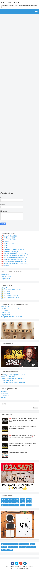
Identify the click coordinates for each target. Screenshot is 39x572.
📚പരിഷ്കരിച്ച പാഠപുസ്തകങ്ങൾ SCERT (13, 374)
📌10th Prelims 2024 (8, 244)
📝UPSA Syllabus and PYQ (10, 298)
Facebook (4, 397)
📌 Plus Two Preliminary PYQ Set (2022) (14, 254)
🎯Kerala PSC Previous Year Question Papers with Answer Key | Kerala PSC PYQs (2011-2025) (23, 420)
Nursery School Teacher (28, 547)
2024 (17, 505)
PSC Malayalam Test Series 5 (18, 452)
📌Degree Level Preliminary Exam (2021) (14, 263)
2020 (23, 502)
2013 (11, 499)
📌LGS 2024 (5, 248)
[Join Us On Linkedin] (25, 563)
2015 (23, 499)
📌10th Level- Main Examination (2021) (14, 259)
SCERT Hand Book (7, 380)
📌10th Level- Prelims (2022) (10, 252)
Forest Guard (25, 544)
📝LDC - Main (5, 294)
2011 (5, 499)
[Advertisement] (17, 107)
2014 (17, 499)
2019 (17, 502)
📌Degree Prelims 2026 (9, 236)
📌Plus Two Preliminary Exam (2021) (13, 261)
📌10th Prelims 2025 (8, 238)
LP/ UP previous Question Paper (11, 309)
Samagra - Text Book (8, 376)
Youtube (4, 391)
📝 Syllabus (5, 288)
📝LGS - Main (5, 292)
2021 (29, 502)
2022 (5, 505)
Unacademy (5, 395)
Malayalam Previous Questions (11, 317)
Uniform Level (5, 313)
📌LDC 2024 (5, 246)
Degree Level (5, 278)
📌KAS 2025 (5, 242)
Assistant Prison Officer (10, 544)
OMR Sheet (5, 307)
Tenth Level (5, 275)
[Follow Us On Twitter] (16, 563)
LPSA (5, 547)
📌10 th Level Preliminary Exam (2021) (14, 257)
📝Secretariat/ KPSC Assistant (11, 290)
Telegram (4, 393)
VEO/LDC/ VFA (6, 311)
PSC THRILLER (10, 2)
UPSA (5, 550)
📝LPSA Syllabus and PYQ (9, 296)
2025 (23, 505)
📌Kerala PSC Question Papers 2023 (13, 250)
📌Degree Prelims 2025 (9, 240)
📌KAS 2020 (5, 265)
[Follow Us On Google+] (20, 563)
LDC (33, 544)
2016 (29, 499)
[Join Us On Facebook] (12, 563)
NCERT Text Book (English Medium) (13, 382)
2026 (29, 505)
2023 (11, 505)
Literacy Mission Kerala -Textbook (12, 378)
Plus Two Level (6, 277)
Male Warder (14, 547)
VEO (11, 550)
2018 (11, 502)
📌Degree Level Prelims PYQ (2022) (13, 255)
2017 (5, 502)
